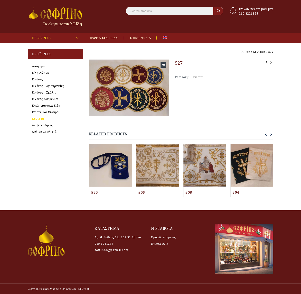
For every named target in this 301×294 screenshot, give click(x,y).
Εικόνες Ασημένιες (45, 99)
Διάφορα (38, 66)
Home (245, 52)
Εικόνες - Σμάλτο (44, 92)
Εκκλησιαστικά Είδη (46, 105)
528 (266, 65)
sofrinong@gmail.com (111, 250)
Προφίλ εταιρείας (163, 237)
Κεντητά (259, 52)
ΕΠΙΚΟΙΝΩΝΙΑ (140, 38)
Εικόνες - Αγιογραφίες (48, 86)
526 (271, 65)
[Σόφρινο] (56, 13)
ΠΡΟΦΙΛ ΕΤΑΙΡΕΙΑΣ (103, 38)
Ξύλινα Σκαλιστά (44, 132)
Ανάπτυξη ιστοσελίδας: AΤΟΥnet (69, 288)
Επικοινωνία (159, 244)
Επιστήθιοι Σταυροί (45, 112)
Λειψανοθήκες (42, 125)
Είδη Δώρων (41, 73)
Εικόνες (37, 79)
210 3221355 (248, 13)
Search (218, 11)
